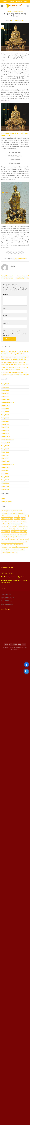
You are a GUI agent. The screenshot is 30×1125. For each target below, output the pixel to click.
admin (22, 20)
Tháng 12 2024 (5, 399)
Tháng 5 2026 (5, 390)
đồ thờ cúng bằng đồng (12, 552)
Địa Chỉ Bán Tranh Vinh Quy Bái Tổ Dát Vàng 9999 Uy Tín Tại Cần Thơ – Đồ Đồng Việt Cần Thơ (15, 358)
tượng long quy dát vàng (22, 547)
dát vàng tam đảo (5, 521)
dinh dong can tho (14, 516)
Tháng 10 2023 (5, 442)
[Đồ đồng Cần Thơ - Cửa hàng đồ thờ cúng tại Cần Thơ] (14, 6)
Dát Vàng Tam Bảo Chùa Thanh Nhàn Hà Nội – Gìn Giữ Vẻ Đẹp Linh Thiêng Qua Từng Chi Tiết (15, 353)
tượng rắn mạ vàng (15, 549)
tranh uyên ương (12, 542)
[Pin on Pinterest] (19, 252)
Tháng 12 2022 (5, 461)
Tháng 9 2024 (5, 408)
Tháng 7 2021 (5, 486)
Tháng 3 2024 (5, 427)
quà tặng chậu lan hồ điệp (21, 529)
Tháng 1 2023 (5, 458)
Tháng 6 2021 (5, 489)
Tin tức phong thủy (17, 11)
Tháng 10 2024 (5, 405)
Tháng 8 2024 (5, 411)
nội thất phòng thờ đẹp (22, 526)
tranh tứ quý (4, 542)
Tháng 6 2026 (5, 387)
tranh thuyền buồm (24, 539)
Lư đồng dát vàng (10, 523)
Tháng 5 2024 (5, 421)
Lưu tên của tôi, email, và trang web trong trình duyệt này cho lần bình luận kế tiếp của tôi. (14, 333)
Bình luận (6, 294)
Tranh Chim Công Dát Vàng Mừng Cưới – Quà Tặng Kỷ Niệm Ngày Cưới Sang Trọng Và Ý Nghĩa (15, 373)
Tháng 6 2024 (5, 418)
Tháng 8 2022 (5, 473)
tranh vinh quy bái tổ (22, 542)
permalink (18, 260)
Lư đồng (3, 523)
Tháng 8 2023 (5, 449)
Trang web (6, 323)
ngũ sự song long (19, 523)
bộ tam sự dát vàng (17, 510)
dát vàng (23, 518)
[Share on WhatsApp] (7, 252)
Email (5, 316)
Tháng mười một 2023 (7, 439)
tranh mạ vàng (5, 539)
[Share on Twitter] (13, 252)
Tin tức (9, 11)
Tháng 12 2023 (5, 436)
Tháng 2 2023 (5, 455)
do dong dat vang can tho (7, 518)
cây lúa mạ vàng (5, 516)
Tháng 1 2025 (5, 396)
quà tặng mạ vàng (6, 531)
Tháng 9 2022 (5, 470)
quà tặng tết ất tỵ (14, 531)
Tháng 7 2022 (5, 477)
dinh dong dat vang (24, 516)
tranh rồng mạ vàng (14, 539)
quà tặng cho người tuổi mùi (8, 529)
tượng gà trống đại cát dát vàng (9, 547)
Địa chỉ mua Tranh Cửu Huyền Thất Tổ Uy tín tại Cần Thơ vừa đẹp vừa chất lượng (14, 368)
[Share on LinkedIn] (22, 252)
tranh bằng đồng (5, 534)
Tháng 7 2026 (5, 384)
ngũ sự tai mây (5, 526)
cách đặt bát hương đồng (18, 513)
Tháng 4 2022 (5, 480)
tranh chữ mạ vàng (14, 534)
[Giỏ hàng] (27, 6)
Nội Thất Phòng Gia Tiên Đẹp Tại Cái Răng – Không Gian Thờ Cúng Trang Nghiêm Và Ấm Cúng (14, 363)
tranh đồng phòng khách (7, 544)
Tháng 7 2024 (5, 415)
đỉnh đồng (4, 552)
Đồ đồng (22, 549)
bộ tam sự (9, 510)
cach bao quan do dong (7, 513)
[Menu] (2, 6)
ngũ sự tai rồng (13, 526)
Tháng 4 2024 (5, 424)
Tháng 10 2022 (5, 467)
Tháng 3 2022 (5, 483)
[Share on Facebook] (10, 252)
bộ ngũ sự (4, 510)
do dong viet (17, 518)
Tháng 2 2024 (5, 430)
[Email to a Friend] (16, 252)
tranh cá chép (23, 534)
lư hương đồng (23, 521)
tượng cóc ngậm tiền (18, 544)
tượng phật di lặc (5, 549)
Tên (4, 308)
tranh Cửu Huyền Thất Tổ (7, 536)
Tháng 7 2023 (5, 452)
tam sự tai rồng (23, 531)
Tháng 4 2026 (5, 393)
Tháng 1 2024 (5, 433)
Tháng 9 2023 (5, 446)
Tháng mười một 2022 (7, 464)
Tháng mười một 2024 (7, 402)
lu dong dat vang (14, 521)
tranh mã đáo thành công (20, 536)
